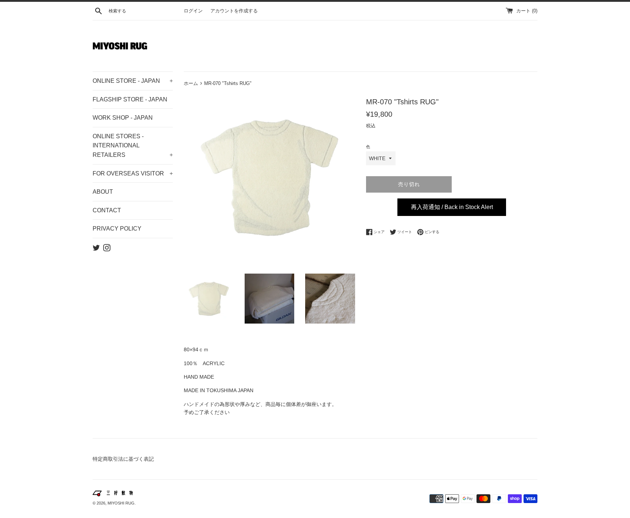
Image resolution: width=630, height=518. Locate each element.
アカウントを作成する (234, 10)
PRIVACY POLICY (117, 228)
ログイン (193, 10)
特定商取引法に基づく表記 (123, 459)
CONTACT (107, 210)
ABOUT (103, 192)
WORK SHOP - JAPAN (123, 118)
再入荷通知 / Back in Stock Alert (452, 207)
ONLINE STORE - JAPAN (133, 81)
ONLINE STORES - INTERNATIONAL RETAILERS (133, 145)
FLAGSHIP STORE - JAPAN (130, 99)
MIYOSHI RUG (121, 503)
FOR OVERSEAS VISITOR (133, 173)
